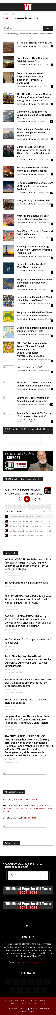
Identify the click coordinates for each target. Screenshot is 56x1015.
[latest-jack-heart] (24, 773)
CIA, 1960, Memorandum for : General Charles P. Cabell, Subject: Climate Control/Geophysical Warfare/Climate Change (33, 349)
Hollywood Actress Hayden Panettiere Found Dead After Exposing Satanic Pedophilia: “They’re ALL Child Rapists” (27, 719)
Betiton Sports (28, 1011)
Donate (33, 1000)
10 (52, 193)
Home (5, 14)
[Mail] (23, 982)
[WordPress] (36, 990)
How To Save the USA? (29, 367)
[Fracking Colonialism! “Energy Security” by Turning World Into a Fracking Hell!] (8, 251)
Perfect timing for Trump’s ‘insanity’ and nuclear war (28, 641)
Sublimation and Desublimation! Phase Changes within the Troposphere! (34, 132)
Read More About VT (31, 956)
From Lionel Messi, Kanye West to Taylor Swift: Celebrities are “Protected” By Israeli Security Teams (28, 682)
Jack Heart (42, 805)
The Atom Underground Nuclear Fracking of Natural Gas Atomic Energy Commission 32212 (34, 97)
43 (52, 122)
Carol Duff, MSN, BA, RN (26, 46)
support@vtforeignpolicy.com (33, 962)
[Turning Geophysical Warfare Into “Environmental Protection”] (8, 417)
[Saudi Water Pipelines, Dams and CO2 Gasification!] (8, 235)
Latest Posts (10, 553)
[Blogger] (8, 982)
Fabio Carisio (29, 805)
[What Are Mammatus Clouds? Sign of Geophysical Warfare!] (8, 220)
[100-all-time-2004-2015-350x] (28, 893)
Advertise (33, 1003)
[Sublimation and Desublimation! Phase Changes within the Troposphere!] (8, 133)
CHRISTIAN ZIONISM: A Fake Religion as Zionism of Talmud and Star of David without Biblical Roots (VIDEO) (28, 599)
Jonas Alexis (18, 799)
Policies (24, 1000)
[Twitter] (20, 990)
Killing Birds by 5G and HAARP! (33, 200)
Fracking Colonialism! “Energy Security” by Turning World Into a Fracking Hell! (34, 249)
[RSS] (47, 982)
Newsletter (14, 1003)
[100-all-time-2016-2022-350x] (28, 908)
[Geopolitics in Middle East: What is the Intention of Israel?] (8, 301)
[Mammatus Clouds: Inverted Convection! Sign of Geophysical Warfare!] (8, 116)
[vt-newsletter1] (24, 826)
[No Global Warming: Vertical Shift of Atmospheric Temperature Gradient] (8, 187)
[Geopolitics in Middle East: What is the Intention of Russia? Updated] (8, 283)
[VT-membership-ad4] (28, 469)
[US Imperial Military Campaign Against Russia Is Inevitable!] (8, 402)
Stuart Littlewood (38, 808)
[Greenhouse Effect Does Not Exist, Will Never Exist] (8, 62)
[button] (4, 7)
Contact (43, 1003)
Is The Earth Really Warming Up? (34, 42)
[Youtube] (43, 990)
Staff (16, 1000)
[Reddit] (31, 982)
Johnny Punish (29, 817)
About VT (8, 1000)
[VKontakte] (28, 990)
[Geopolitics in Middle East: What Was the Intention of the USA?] (8, 316)
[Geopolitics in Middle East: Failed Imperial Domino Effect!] (8, 332)
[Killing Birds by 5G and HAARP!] (8, 204)
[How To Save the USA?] (8, 371)
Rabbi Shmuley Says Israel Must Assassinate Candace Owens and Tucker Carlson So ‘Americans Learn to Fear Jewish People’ (28, 661)
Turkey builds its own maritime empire (26, 582)
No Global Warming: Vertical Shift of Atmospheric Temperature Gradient (35, 186)
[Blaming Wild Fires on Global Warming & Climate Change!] (8, 172)
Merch (24, 1003)
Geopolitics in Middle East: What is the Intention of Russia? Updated (34, 282)
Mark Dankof (22, 808)
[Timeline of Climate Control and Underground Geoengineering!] (8, 386)
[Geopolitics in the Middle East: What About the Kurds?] (8, 268)
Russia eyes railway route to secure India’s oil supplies (25, 701)
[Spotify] (12, 990)
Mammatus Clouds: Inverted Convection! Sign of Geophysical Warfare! (34, 114)
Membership (44, 1000)
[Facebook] (16, 982)
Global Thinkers (12, 843)
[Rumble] (39, 982)
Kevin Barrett (32, 799)
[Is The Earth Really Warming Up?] (8, 47)
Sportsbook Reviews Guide (38, 1008)
